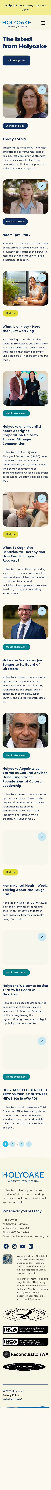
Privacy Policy (11, 1395)
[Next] (29, 1144)
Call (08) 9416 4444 (34, 5)
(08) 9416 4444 (20, 1232)
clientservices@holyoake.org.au (29, 1236)
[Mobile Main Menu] (43, 22)
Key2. (19, 1399)
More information (31, 1299)
